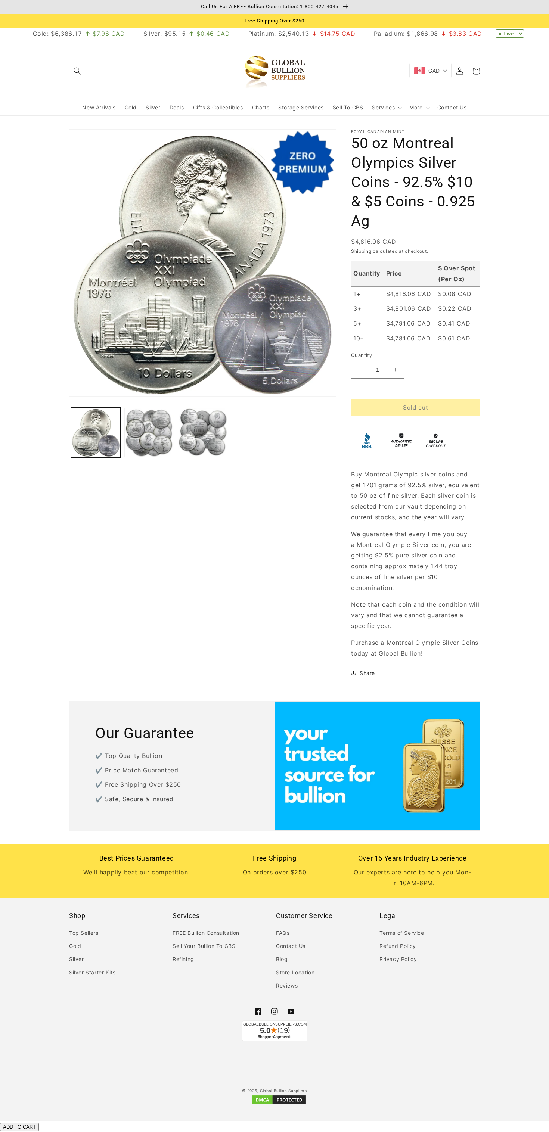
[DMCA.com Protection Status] (279, 1104)
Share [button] (367, 673)
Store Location (295, 972)
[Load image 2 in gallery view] (149, 432)
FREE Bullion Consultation (206, 933)
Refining (183, 959)
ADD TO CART (19, 1127)
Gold (75, 946)
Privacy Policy (398, 959)
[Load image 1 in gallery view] (96, 432)
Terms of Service (401, 933)
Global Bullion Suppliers (283, 1090)
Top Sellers (84, 933)
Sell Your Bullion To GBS (204, 946)
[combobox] (430, 70)
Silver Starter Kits (92, 972)
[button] (77, 71)
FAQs (282, 933)
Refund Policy (397, 946)
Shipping (361, 251)
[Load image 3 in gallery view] (202, 432)
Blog (282, 959)
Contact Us (290, 946)
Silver (76, 959)
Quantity (361, 355)
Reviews (287, 985)
